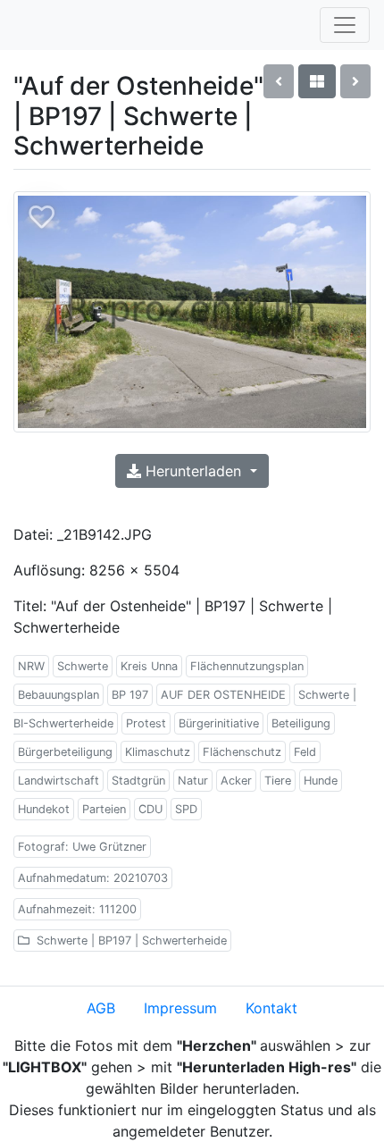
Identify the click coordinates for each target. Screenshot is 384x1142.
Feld (305, 752)
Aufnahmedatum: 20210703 (93, 878)
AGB (101, 1008)
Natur (193, 780)
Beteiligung (300, 723)
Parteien (104, 809)
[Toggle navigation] (345, 25)
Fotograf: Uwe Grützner (82, 846)
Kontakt (271, 1008)
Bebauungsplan (58, 694)
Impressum (180, 1008)
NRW (31, 666)
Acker (236, 780)
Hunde (321, 780)
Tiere (277, 780)
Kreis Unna (149, 666)
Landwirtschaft (58, 780)
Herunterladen (193, 471)
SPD (186, 809)
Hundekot (44, 809)
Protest (146, 723)
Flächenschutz (242, 752)
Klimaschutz (157, 752)
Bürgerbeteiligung (65, 752)
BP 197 (130, 694)
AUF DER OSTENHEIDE (223, 694)
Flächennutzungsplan (247, 666)
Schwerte (82, 666)
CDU (150, 809)
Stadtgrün (138, 780)
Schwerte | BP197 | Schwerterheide (130, 940)
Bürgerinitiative (219, 723)
